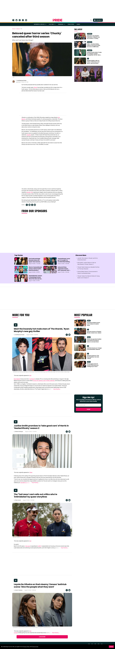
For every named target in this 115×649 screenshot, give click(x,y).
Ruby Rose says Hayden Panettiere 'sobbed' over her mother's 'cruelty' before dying (93, 38)
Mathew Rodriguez (19, 431)
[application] (88, 74)
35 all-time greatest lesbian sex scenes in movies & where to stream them (94, 340)
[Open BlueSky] (16, 20)
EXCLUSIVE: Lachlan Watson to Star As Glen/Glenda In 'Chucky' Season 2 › (86, 263)
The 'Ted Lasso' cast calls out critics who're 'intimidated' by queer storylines (35, 495)
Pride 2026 (71, 24)
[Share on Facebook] (27, 205)
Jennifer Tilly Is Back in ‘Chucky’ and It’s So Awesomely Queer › (87, 259)
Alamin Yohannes (18, 590)
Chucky (35, 87)
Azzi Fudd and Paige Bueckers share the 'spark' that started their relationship (34, 261)
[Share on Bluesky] (35, 205)
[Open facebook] (13, 20)
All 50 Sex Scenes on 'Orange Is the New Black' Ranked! (94, 348)
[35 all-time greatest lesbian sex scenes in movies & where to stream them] (80, 339)
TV (21, 28)
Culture (51, 24)
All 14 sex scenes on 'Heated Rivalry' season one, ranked (94, 332)
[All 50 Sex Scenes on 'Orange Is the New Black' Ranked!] (80, 347)
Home (13, 28)
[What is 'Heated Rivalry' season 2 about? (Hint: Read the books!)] (21, 269)
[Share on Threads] (32, 205)
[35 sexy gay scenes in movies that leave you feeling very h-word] (80, 364)
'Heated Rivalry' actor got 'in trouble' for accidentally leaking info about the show (64, 261)
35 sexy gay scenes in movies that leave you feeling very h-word (92, 365)
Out (30, 375)
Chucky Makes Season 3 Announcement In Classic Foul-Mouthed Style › (87, 272)
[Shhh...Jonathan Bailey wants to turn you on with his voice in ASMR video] (80, 44)
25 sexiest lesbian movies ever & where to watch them (93, 324)
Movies (89, 320)
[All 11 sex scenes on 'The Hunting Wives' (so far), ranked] (80, 356)
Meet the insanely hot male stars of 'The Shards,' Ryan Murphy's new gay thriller (41, 330)
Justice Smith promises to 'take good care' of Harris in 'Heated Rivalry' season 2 (41, 427)
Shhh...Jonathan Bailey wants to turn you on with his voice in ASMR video (93, 45)
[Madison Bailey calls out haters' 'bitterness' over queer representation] (80, 61)
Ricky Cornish (18, 500)
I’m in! (88, 409)
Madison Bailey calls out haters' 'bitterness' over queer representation (93, 62)
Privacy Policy (26, 646)
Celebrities (90, 33)
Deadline (29, 134)
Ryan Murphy (17, 379)
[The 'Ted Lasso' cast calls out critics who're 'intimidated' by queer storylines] (42, 519)
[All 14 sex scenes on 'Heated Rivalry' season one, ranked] (80, 331)
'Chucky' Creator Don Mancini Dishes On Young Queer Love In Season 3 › (88, 276)
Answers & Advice (39, 24)
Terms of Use (35, 646)
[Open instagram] (23, 20)
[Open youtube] (26, 20)
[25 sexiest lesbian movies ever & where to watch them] (80, 323)
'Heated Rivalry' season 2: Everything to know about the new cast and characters (35, 278)
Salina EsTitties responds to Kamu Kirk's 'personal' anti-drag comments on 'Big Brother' (64, 270)
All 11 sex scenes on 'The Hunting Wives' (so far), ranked (93, 357)
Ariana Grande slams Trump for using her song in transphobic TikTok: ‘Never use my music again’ (94, 54)
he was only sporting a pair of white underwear (44, 380)
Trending (60, 24)
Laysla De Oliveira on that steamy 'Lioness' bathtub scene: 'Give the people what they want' (40, 585)
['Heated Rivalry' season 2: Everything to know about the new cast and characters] (21, 278)
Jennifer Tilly (30, 192)
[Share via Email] (29, 205)
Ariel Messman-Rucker (21, 80)
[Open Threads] (20, 20)
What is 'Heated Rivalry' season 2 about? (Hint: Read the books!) (35, 268)
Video (78, 24)
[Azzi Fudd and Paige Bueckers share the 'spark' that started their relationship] (21, 261)
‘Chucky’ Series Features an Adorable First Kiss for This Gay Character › (88, 267)
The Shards (31, 379)
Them (30, 472)
